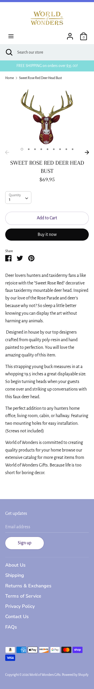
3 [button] (35, 149)
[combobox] (18, 197)
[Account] (70, 34)
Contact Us (17, 616)
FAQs (11, 627)
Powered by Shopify (75, 675)
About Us (15, 565)
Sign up (24, 543)
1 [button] (22, 149)
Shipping (14, 575)
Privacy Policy (20, 606)
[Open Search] (8, 52)
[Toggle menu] (11, 36)
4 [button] (41, 149)
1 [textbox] (9, 199)
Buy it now (47, 234)
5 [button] (47, 149)
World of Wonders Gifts (45, 675)
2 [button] (29, 149)
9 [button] (72, 149)
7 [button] (60, 149)
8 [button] (66, 149)
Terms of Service (23, 596)
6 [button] (54, 149)
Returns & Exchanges (28, 586)
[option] (47, 116)
